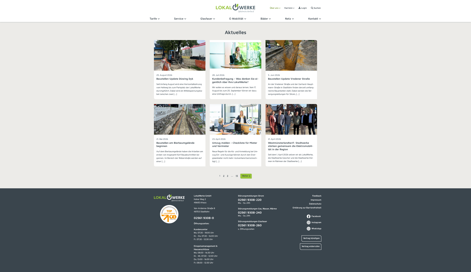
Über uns (274, 8)
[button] (316, 8)
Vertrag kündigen (311, 238)
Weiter (245, 176)
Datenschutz (315, 204)
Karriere (288, 8)
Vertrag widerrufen (311, 246)
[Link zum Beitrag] (179, 69)
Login (304, 8)
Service (178, 19)
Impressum (316, 200)
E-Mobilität (236, 19)
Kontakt (313, 19)
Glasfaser (206, 19)
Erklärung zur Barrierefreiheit (307, 208)
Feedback (316, 196)
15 (237, 176)
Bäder (264, 19)
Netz (288, 19)
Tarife (153, 19)
